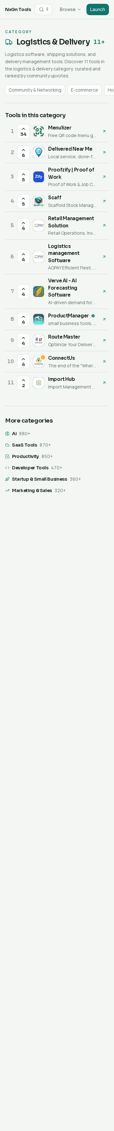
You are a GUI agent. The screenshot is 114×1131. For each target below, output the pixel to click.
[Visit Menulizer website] (104, 131)
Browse (68, 9)
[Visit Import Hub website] (104, 383)
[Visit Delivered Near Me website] (104, 152)
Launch (97, 9)
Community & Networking (35, 90)
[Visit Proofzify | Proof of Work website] (104, 177)
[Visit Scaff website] (104, 201)
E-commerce (84, 90)
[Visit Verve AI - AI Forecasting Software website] (104, 291)
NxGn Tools (18, 9)
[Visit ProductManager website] (104, 319)
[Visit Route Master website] (104, 340)
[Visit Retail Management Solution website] (104, 225)
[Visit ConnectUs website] (104, 362)
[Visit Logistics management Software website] (104, 257)
